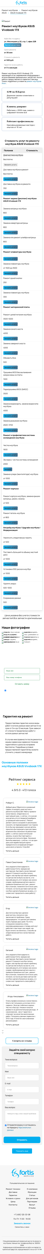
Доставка (13, 1192)
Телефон (9, 1095)
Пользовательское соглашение (22, 1183)
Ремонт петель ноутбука (14, 513)
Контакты (13, 1204)
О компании (32, 1189)
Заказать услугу (10, 165)
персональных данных (34, 690)
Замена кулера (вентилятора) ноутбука (20, 474)
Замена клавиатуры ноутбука (16, 292)
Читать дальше (12, 851)
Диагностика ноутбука (13, 155)
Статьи (32, 1195)
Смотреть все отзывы (22, 1041)
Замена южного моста (13, 329)
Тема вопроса (11, 1059)
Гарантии (13, 1195)
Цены (13, 1201)
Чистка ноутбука (10, 445)
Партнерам (32, 1201)
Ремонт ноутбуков (10, 10)
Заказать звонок (22, 1223)
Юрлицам (32, 1192)
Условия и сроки (13, 1198)
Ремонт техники (13, 1189)
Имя (7, 1071)
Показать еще (22, 1151)
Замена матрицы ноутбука (15, 208)
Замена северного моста (14, 343)
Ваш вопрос (10, 1107)
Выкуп (32, 1204)
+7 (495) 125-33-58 (22, 1214)
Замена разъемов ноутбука (15, 420)
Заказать (7, 469)
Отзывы (32, 1208)
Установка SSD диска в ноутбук (17, 569)
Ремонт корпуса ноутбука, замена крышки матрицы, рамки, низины (21, 497)
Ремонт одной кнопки (12, 278)
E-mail (7, 1083)
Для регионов (32, 1198)
